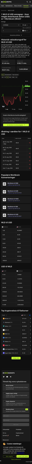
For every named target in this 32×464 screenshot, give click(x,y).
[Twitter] (4, 377)
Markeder (26, 5)
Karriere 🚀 (6, 435)
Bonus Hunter (18, 5)
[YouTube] (7, 377)
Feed (2, 5)
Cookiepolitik (20, 453)
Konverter (3, 10)
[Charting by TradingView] (3, 106)
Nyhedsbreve (9, 5)
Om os (4, 433)
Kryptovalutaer (20, 433)
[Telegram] (10, 377)
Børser (17, 435)
